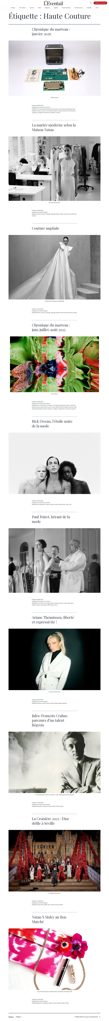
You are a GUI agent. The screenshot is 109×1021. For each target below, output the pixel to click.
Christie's (49, 405)
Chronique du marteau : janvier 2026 (51, 31)
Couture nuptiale (45, 228)
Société (32, 7)
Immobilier (89, 7)
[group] (90, 2)
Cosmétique (44, 1003)
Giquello (34, 111)
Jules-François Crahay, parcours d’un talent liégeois (50, 720)
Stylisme (64, 703)
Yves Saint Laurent (70, 409)
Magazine (47, 7)
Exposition (42, 504)
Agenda (56, 7)
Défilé (45, 904)
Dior (74, 109)
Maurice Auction (63, 111)
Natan (61, 214)
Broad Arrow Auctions (52, 109)
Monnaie (39, 409)
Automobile (42, 109)
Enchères (72, 405)
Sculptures (41, 112)
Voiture (58, 112)
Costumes (56, 603)
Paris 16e (68, 504)
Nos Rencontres (79, 7)
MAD (48, 605)
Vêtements (62, 409)
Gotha (39, 7)
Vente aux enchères (49, 112)
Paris (64, 504)
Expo (65, 603)
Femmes (39, 703)
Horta (47, 111)
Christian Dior (43, 405)
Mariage (53, 214)
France (47, 504)
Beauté (39, 1003)
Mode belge (58, 703)
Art (38, 109)
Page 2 (19, 1017)
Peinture (45, 409)
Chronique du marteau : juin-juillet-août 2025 (51, 327)
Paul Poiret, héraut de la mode (51, 519)
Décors (62, 603)
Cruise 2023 (40, 904)
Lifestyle (13, 7)
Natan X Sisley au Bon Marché (49, 919)
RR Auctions (72, 111)
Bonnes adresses (66, 7)
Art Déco (41, 603)
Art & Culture (22, 7)
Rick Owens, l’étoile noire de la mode (52, 423)
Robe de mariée (72, 312)
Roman (50, 409)
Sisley (67, 1003)
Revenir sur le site (100, 3)
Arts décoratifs (49, 603)
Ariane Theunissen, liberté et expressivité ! (53, 619)
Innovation (44, 605)
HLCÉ (97, 7)
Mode (57, 214)
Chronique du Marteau (65, 109)
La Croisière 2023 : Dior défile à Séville (50, 821)
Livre (53, 407)
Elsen (68, 405)
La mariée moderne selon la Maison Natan (54, 127)
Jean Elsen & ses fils (46, 407)
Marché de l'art (54, 111)
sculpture (34, 112)
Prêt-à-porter (67, 214)
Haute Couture (41, 111)
